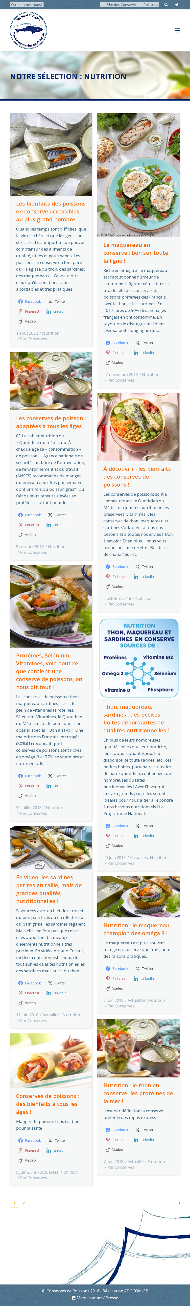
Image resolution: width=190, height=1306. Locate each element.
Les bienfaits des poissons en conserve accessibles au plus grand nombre (51, 211)
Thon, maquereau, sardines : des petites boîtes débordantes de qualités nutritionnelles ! (136, 718)
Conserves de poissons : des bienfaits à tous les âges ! (47, 1103)
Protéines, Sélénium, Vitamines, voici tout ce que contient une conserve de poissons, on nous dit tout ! (49, 671)
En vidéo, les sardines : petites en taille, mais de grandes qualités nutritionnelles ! (49, 889)
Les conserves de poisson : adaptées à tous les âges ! (51, 422)
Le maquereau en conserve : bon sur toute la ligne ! (135, 252)
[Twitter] (177, 5)
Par (33, 339)
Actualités (139, 857)
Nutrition (50, 333)
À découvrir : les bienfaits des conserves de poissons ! (137, 476)
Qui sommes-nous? (26, 4)
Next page (178, 1203)
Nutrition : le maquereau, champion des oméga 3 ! (137, 929)
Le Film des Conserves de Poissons (129, 4)
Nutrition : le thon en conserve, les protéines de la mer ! (138, 1093)
